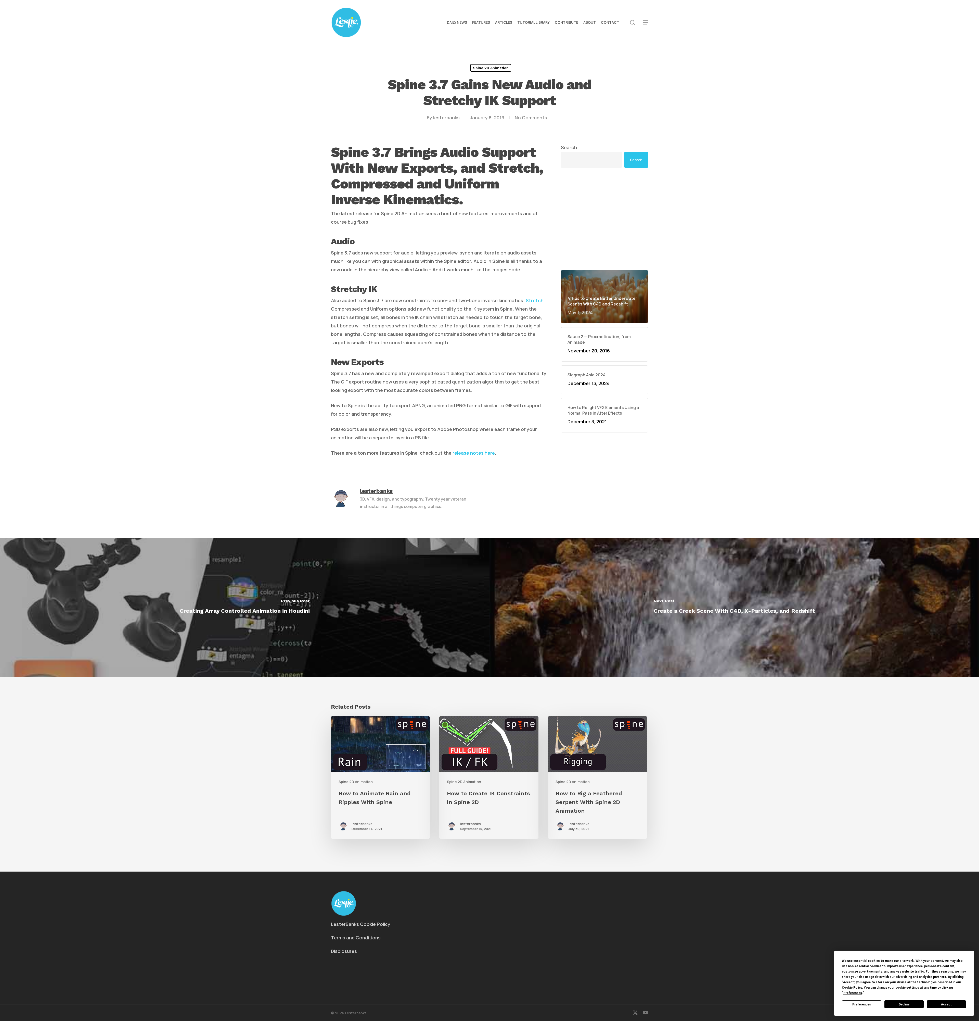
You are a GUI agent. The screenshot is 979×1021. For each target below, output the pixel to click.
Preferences (861, 1004)
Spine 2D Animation (491, 68)
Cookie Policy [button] (852, 987)
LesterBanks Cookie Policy (360, 924)
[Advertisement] (604, 218)
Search (569, 147)
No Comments (531, 117)
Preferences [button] (852, 993)
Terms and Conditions (356, 938)
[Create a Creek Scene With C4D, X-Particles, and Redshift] (734, 607)
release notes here (474, 453)
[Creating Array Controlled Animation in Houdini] (245, 607)
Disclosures (344, 951)
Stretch (535, 300)
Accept (946, 1004)
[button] (645, 22)
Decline (904, 1004)
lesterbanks (446, 117)
